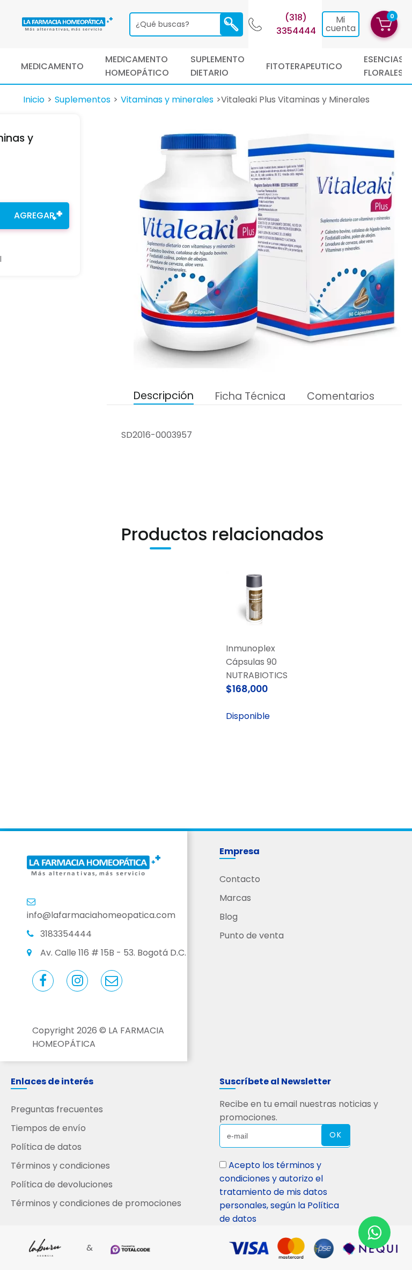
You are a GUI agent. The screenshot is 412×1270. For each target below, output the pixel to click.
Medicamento (52, 66)
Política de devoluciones (62, 1184)
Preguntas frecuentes (57, 1109)
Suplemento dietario (217, 66)
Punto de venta (251, 935)
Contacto (239, 879)
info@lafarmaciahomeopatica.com (101, 915)
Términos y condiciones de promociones (96, 1203)
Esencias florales (384, 66)
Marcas (235, 898)
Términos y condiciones (60, 1165)
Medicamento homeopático (137, 66)
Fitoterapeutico (304, 66)
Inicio (34, 99)
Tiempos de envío (48, 1128)
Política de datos (46, 1147)
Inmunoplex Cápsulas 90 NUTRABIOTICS (254, 661)
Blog (228, 917)
